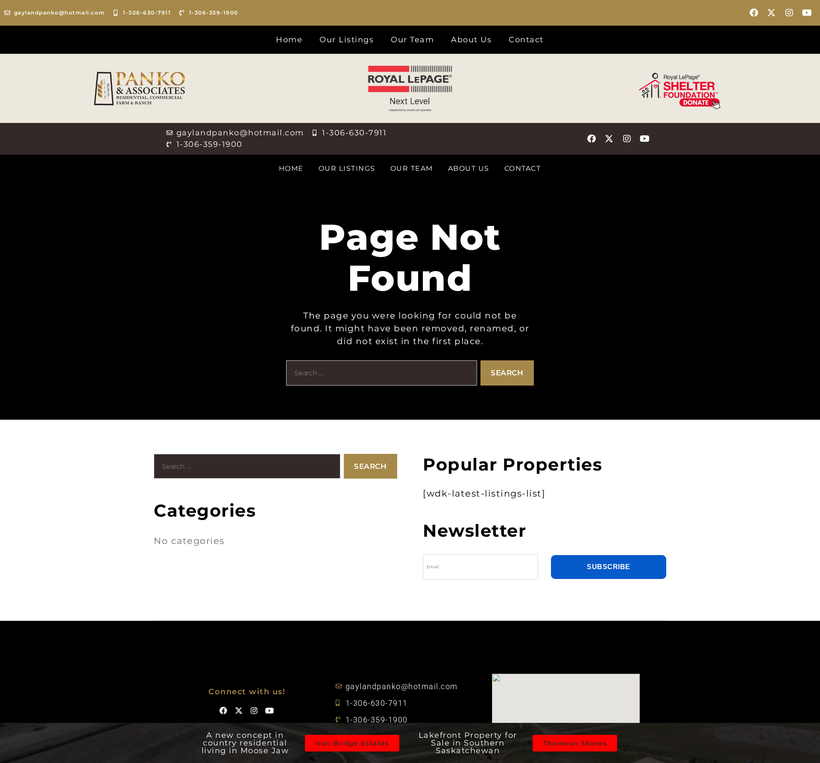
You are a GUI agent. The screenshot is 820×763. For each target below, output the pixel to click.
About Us (471, 39)
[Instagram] (789, 12)
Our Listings (346, 39)
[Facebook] (754, 12)
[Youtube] (807, 12)
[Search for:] (380, 374)
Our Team (412, 39)
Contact (526, 39)
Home (289, 39)
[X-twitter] (771, 12)
